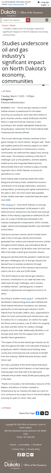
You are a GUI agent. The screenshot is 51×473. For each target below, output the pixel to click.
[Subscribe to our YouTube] (27, 455)
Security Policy (33, 449)
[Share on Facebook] (38, 413)
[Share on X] (42, 413)
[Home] (22, 12)
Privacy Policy (18, 449)
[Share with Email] (47, 413)
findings (9, 204)
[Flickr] (31, 455)
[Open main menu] (47, 20)
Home (5, 25)
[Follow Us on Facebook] (19, 455)
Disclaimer (37, 444)
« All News (6, 91)
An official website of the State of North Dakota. (16, 3)
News (12, 25)
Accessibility (24, 444)
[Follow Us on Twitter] (23, 455)
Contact (12, 444)
